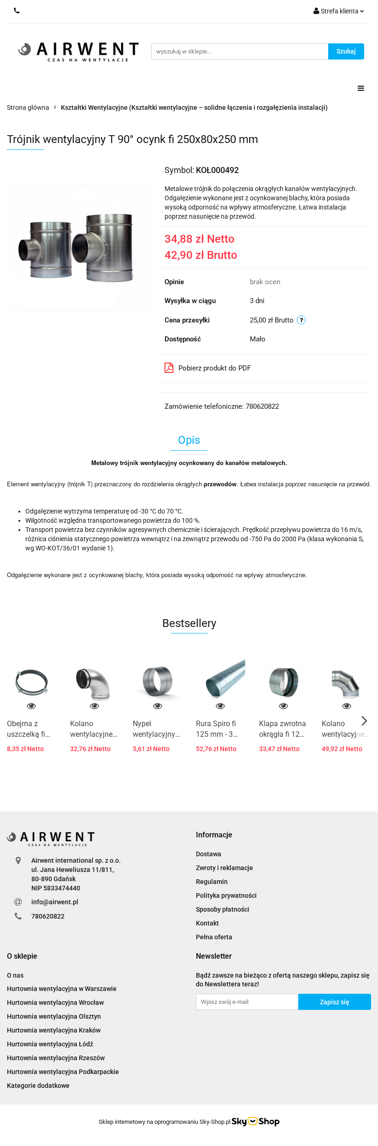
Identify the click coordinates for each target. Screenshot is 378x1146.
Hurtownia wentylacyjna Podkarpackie (63, 1071)
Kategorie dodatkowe (38, 1085)
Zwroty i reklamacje (224, 867)
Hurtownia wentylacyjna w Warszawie (62, 988)
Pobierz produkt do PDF (214, 368)
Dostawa (208, 854)
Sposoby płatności (222, 909)
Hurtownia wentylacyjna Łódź (50, 1044)
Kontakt (207, 923)
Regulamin (212, 881)
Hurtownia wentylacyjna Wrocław (55, 1002)
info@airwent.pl (54, 902)
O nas (15, 975)
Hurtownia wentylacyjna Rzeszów (56, 1058)
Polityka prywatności (226, 895)
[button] (214, 835)
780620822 (48, 916)
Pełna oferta (214, 937)
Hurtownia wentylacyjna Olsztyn (54, 1016)
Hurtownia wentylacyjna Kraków (53, 1030)
